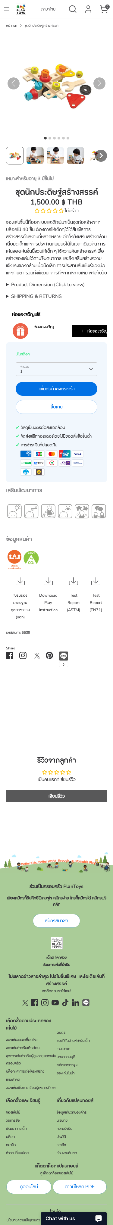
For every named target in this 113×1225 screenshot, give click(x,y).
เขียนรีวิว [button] (57, 796)
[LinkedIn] (75, 1002)
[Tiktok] (65, 1002)
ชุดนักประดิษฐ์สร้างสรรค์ (41, 25)
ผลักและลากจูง (67, 1065)
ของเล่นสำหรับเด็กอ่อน (22, 1048)
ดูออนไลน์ (29, 1186)
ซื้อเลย (57, 407)
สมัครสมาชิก (56, 920)
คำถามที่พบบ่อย (17, 1153)
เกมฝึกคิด (13, 1079)
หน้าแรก (11, 25)
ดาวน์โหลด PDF (80, 1186)
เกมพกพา (63, 1049)
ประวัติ (61, 1136)
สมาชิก (11, 1145)
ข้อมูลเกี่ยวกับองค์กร (72, 1112)
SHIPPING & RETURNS (36, 296)
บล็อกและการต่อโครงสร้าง (25, 1071)
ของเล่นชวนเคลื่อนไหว (21, 1039)
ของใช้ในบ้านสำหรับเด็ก (73, 1040)
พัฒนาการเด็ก (16, 1128)
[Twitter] (24, 1002)
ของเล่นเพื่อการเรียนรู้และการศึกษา (31, 1087)
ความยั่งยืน (64, 1128)
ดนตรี (61, 1032)
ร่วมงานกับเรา (67, 1153)
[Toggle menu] (7, 9)
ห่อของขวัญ (44, 327)
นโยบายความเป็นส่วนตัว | (24, 1220)
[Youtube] (55, 1002)
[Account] (88, 6)
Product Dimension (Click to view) (48, 284)
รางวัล (61, 1145)
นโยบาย (62, 1120)
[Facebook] (34, 1002)
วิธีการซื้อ (13, 1120)
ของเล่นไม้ (13, 1112)
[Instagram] (45, 1002)
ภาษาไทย (48, 9)
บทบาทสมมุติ (66, 1057)
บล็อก (10, 1136)
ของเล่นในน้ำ (65, 1073)
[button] (15, 155)
